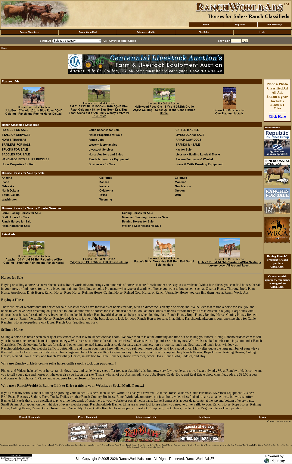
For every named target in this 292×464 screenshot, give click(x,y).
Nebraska (8, 186)
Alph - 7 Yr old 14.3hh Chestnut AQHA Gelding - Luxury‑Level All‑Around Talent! (229, 264)
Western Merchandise (103, 144)
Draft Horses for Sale (15, 217)
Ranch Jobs (96, 139)
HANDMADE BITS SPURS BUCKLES (25, 159)
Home (206, 24)
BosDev (7, 460)
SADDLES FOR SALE (16, 154)
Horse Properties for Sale (105, 134)
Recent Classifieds (29, 32)
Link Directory (274, 24)
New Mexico (183, 186)
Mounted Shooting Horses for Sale (145, 217)
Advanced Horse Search (122, 41)
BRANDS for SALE (187, 144)
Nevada (104, 186)
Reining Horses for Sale (137, 221)
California (105, 177)
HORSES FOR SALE (15, 130)
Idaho (5, 182)
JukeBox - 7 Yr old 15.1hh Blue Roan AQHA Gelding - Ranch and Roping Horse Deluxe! (33, 112)
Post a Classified (88, 32)
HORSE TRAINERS (14, 139)
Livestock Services (101, 149)
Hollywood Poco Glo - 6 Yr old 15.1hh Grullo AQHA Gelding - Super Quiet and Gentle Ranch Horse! (164, 110)
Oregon (180, 190)
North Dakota (10, 190)
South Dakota (10, 194)
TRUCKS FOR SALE (15, 149)
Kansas (104, 182)
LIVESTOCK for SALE (189, 134)
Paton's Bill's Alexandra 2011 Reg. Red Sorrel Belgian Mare (164, 263)
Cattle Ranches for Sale (104, 130)
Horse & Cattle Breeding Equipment (199, 164)
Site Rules (204, 32)
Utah (178, 194)
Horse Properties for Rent (18, 164)
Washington (10, 199)
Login (262, 32)
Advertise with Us (146, 32)
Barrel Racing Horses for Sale (21, 213)
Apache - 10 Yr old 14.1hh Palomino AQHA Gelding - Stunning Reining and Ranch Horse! (33, 261)
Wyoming (105, 199)
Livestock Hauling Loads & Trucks (198, 154)
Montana (180, 182)
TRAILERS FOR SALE (16, 144)
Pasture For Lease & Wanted (194, 159)
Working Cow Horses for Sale (141, 225)
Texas (103, 194)
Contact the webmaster (279, 421)
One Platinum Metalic (229, 113)
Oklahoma (106, 190)
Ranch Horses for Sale (16, 221)
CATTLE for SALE (187, 130)
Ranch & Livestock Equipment (109, 159)
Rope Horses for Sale (16, 225)
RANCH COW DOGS (188, 139)
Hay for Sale (183, 149)
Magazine (240, 24)
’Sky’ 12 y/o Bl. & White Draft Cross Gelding (99, 262)
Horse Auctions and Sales (106, 154)
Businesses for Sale (102, 164)
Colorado (181, 177)
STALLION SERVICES (16, 134)
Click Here (277, 116)
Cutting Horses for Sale (137, 213)
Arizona (7, 177)
